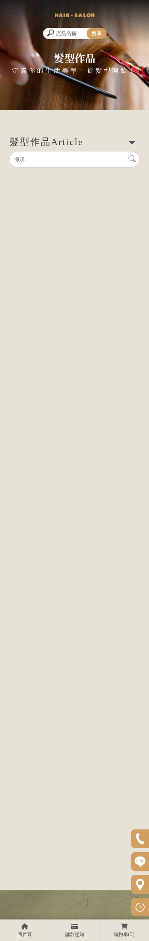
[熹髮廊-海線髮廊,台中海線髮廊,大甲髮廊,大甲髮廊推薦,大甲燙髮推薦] (75, 14)
